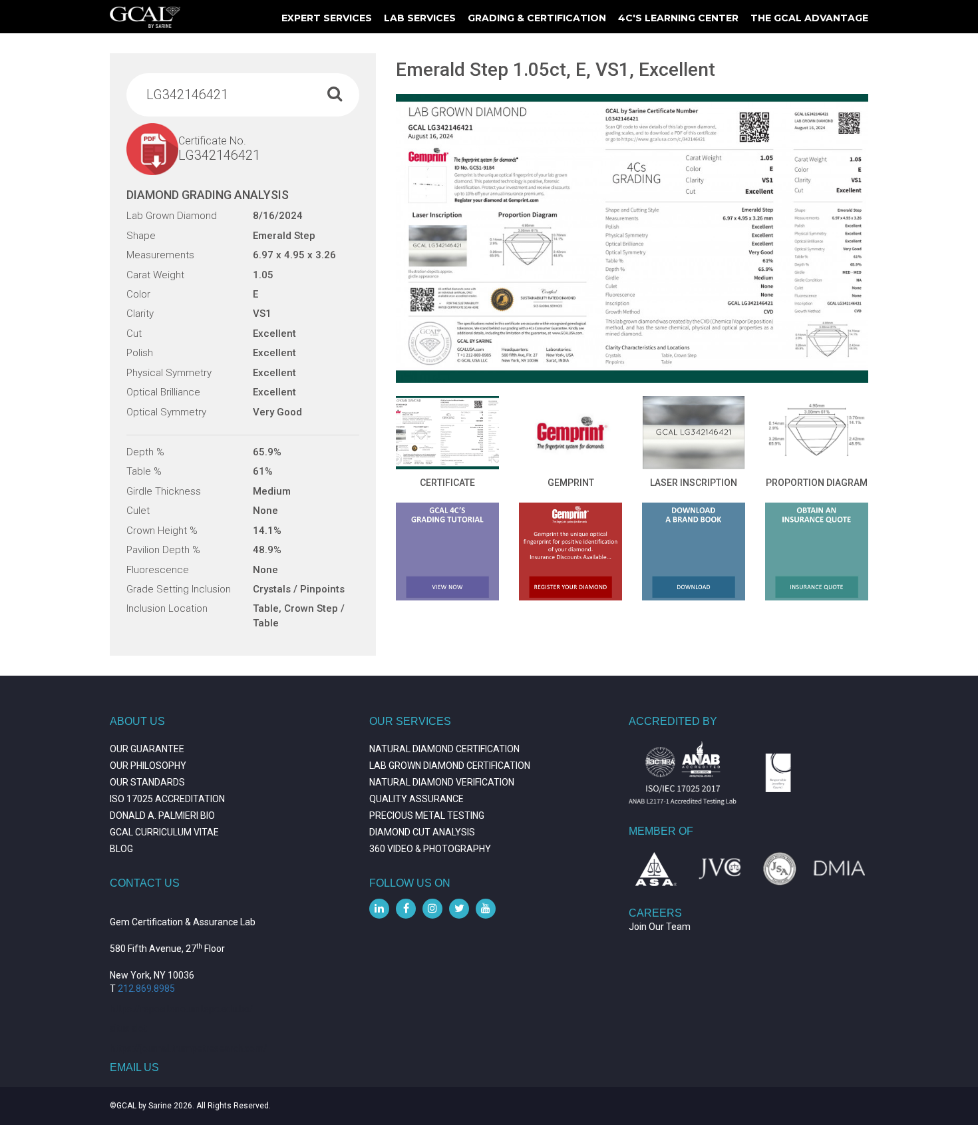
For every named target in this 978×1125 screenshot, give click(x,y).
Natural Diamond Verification (441, 782)
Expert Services (326, 18)
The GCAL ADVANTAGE (809, 18)
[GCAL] (145, 17)
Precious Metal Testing (426, 815)
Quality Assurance (416, 798)
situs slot (128, 1028)
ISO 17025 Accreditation (167, 798)
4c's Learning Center (678, 18)
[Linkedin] (379, 909)
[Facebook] (406, 909)
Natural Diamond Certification (444, 749)
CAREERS (655, 913)
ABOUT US (137, 721)
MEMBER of (661, 831)
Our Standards (147, 782)
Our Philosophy (148, 765)
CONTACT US (145, 883)
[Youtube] (486, 909)
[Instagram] (432, 909)
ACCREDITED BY (673, 721)
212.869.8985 (146, 988)
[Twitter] (459, 909)
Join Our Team (660, 926)
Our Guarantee (147, 749)
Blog (121, 848)
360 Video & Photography (430, 848)
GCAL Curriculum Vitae (164, 832)
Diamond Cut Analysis (422, 832)
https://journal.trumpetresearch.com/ (188, 1048)
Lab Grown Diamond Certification (449, 765)
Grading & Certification (537, 18)
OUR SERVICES (410, 721)
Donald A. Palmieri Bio (162, 815)
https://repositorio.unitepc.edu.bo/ (181, 1008)
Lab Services (420, 18)
